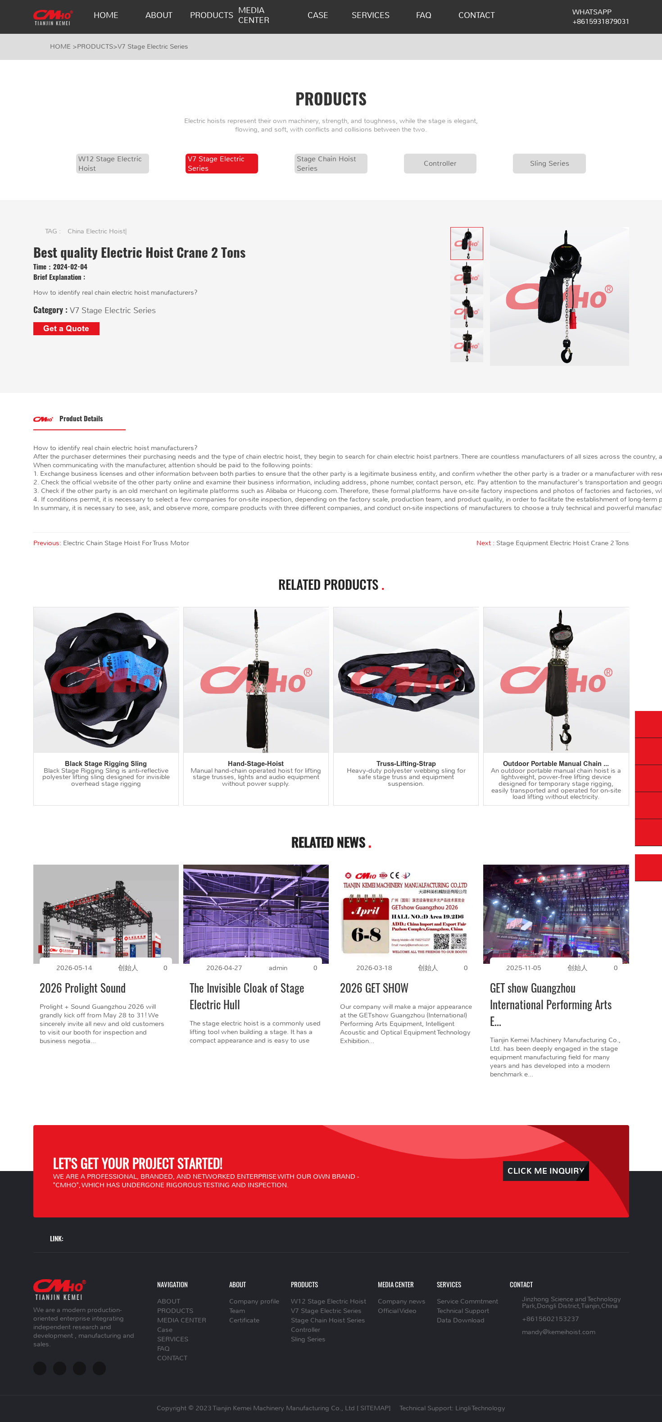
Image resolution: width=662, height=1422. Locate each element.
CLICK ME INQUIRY (546, 1171)
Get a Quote (66, 328)
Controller (440, 163)
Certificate (244, 1320)
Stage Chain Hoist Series (326, 163)
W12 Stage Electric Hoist (110, 163)
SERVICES (371, 15)
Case (318, 15)
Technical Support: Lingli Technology (452, 1408)
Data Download (461, 1320)
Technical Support (463, 1311)
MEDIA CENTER (253, 15)
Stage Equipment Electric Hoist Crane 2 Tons (562, 543)
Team (237, 1311)
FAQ (423, 15)
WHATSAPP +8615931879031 (601, 16)
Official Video (397, 1311)
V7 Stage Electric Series (153, 46)
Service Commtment (467, 1301)
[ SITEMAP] (373, 1408)
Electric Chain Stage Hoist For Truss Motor (126, 543)
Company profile (254, 1301)
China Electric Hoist (96, 231)
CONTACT (476, 15)
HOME (106, 15)
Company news (402, 1301)
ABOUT (158, 15)
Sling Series (549, 163)
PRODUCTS (211, 15)
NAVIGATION (172, 1284)
